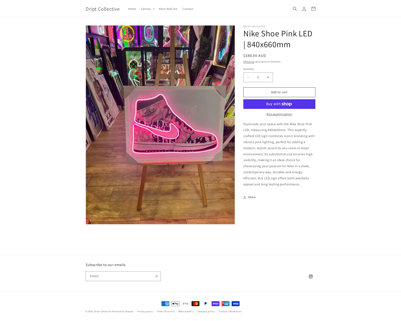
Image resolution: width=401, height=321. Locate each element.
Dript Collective (102, 311)
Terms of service (165, 311)
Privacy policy (145, 311)
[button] (147, 8)
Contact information (230, 311)
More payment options (279, 114)
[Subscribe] (156, 276)
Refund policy (186, 311)
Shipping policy (206, 311)
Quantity (248, 69)
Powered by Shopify (122, 311)
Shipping (248, 61)
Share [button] (252, 197)
